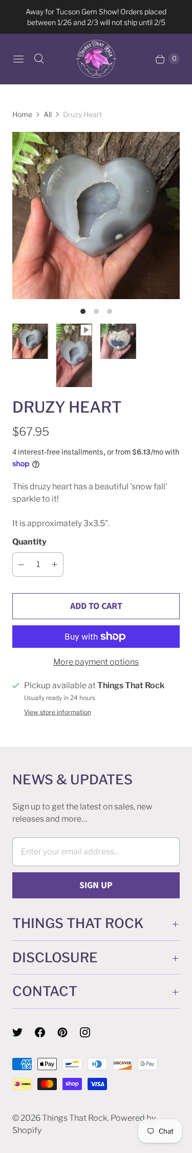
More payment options (96, 662)
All (48, 114)
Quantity (29, 542)
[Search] (39, 59)
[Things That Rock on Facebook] (46, 1032)
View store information (57, 712)
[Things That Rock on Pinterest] (68, 1032)
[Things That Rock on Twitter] (23, 1032)
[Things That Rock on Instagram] (91, 1032)
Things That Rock (75, 1118)
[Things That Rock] (96, 59)
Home (22, 114)
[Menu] (18, 59)
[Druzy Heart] (96, 215)
